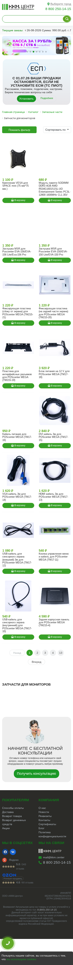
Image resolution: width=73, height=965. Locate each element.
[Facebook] (5, 852)
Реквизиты (45, 816)
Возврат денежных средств (14, 822)
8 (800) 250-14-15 (47, 909)
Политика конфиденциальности (52, 834)
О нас (42, 807)
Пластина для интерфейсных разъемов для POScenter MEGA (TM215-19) (17, 375)
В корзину (19, 200)
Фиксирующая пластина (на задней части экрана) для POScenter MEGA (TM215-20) (53, 313)
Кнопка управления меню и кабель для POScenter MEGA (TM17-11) (54, 556)
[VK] (13, 852)
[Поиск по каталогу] (67, 19)
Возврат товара (12, 816)
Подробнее (46, 98)
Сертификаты (47, 824)
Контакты (44, 820)
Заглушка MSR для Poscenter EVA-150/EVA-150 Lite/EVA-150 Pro (53, 251)
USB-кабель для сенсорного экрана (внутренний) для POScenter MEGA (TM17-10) (17, 625)
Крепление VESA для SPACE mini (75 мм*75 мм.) (15, 185)
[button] (27, 51)
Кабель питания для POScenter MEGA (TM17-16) (17, 437)
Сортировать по (55, 129)
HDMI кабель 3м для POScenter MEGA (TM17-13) (53, 496)
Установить (26, 98)
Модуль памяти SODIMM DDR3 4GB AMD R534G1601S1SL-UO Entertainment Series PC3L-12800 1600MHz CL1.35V (54, 188)
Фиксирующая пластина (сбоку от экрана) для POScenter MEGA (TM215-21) (17, 313)
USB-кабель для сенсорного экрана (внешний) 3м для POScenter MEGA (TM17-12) (17, 559)
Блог (41, 828)
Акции (6, 828)
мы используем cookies (21, 959)
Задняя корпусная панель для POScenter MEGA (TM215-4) (54, 622)
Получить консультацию (36, 774)
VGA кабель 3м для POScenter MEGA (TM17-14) (17, 496)
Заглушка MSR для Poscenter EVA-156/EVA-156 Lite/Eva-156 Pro (16, 251)
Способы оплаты (13, 807)
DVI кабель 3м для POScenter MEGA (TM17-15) (53, 437)
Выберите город (60, 3)
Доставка (8, 812)
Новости (44, 812)
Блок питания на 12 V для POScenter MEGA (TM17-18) (54, 374)
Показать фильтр (19, 129)
